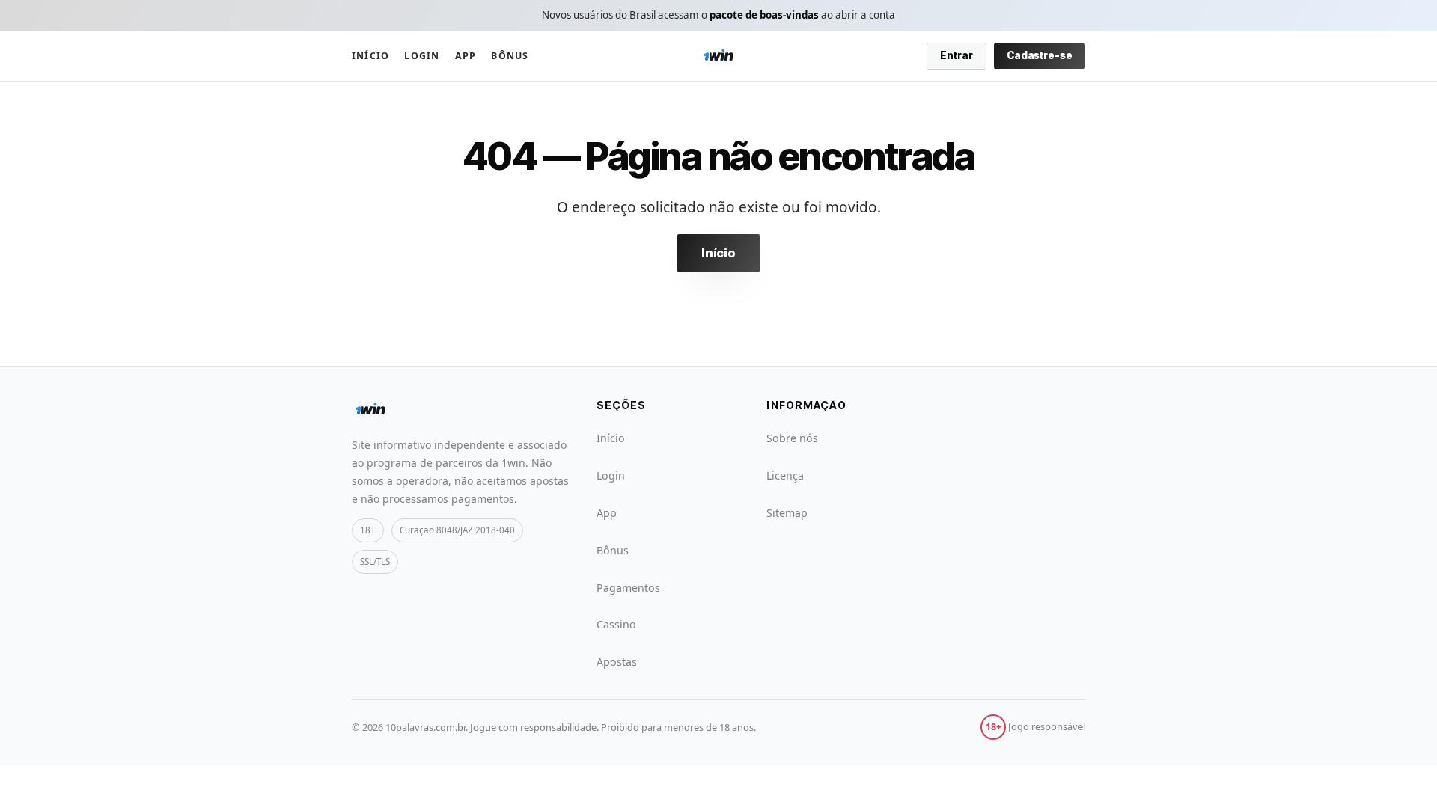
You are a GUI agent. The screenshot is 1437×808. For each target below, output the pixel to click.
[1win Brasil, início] (718, 56)
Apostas (617, 662)
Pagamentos (628, 588)
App (466, 55)
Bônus (509, 55)
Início (370, 55)
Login (421, 55)
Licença (785, 475)
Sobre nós (792, 438)
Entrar (956, 55)
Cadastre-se (1040, 55)
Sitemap (787, 513)
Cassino (616, 624)
